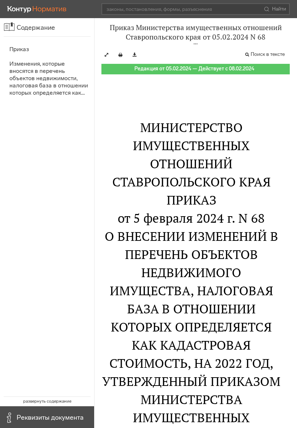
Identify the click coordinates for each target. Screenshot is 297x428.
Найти (279, 9)
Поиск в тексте (268, 54)
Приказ (19, 49)
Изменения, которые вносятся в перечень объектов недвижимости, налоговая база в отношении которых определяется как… (48, 78)
